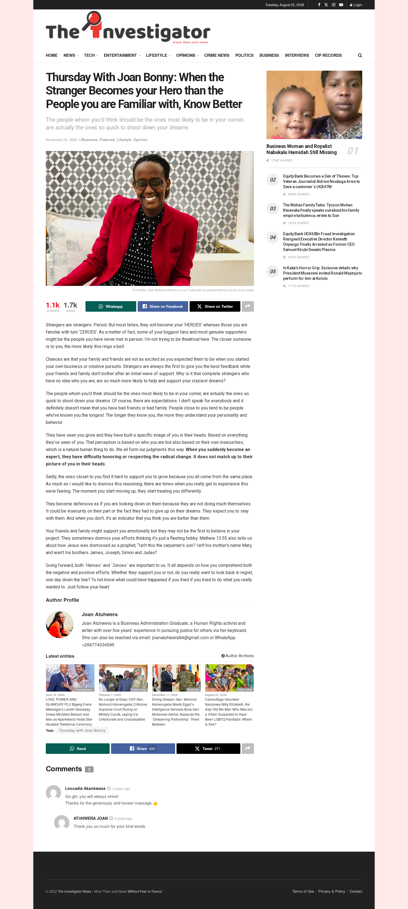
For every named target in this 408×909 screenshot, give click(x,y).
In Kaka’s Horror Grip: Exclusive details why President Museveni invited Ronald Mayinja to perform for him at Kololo (322, 273)
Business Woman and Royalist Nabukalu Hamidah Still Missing (301, 149)
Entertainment (120, 55)
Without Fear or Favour (145, 891)
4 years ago (121, 788)
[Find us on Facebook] (319, 4)
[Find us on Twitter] (326, 4)
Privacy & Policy (331, 891)
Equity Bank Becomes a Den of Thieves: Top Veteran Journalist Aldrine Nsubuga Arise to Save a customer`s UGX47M (321, 181)
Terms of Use (303, 891)
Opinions (185, 55)
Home (51, 55)
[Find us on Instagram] (333, 4)
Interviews (297, 55)
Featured (107, 139)
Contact (356, 891)
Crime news (216, 55)
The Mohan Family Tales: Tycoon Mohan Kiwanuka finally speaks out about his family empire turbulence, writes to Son (321, 210)
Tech (89, 55)
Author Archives (239, 656)
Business (269, 55)
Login (357, 4)
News (69, 55)
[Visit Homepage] (128, 29)
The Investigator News (74, 891)
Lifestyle (156, 55)
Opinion (140, 139)
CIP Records (328, 55)
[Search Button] (360, 55)
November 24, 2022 (61, 139)
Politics (244, 55)
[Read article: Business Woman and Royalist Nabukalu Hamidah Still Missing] (314, 105)
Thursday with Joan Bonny (82, 730)
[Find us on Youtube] (341, 4)
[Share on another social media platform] (248, 306)
